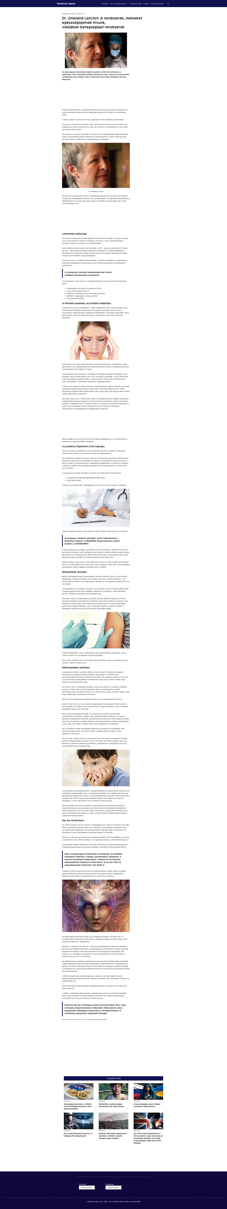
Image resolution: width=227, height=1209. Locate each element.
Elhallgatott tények (68, 13)
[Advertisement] (96, 95)
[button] (168, 3)
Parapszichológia (135, 3)
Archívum (82, 1184)
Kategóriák (110, 1184)
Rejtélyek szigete (66, 3)
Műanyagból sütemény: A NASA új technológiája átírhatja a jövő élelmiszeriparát (78, 1106)
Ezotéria (146, 3)
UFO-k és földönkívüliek (118, 3)
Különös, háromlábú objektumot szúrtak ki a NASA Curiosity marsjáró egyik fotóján (113, 1135)
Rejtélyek (105, 3)
